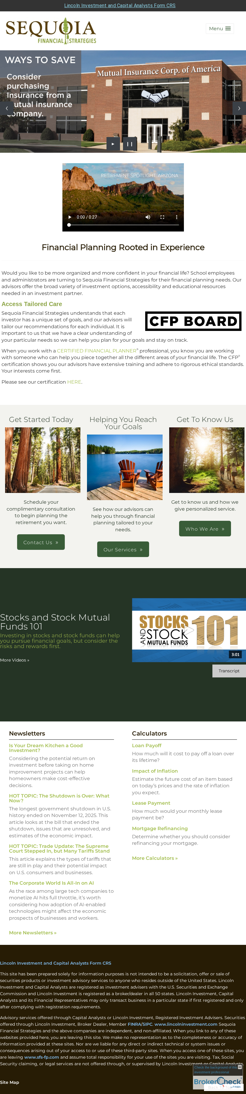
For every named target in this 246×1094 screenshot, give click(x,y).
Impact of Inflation (155, 771)
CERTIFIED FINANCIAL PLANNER (96, 351)
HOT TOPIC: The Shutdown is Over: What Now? (59, 798)
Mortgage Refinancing (160, 828)
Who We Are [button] (202, 529)
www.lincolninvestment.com (186, 1024)
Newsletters (27, 733)
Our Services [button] (120, 550)
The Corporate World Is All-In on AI (51, 883)
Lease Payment (151, 803)
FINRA (134, 1024)
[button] (220, 28)
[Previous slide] (7, 108)
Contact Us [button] (37, 542)
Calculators (149, 733)
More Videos (14, 660)
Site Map (9, 1082)
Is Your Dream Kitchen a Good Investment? (46, 748)
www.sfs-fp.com (41, 1057)
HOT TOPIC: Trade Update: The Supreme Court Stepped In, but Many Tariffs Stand (59, 848)
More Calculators (155, 858)
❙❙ (130, 143)
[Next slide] (239, 108)
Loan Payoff (146, 745)
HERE (74, 382)
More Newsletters (33, 933)
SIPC (147, 1024)
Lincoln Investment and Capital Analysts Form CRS (120, 5)
